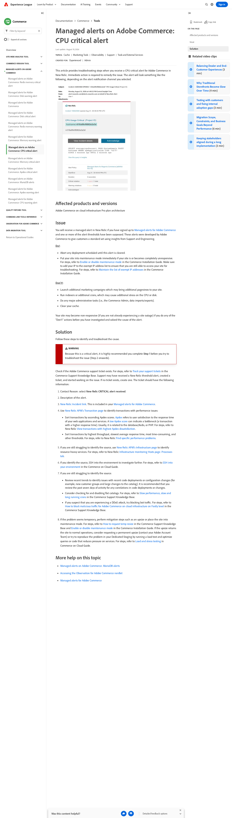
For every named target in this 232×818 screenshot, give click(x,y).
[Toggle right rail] (189, 13)
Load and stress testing (148, 541)
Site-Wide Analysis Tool (17, 57)
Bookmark (198, 22)
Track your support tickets (147, 371)
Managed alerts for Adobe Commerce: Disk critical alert (21, 114)
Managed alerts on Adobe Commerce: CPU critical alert (22, 149)
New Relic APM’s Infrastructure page (137, 447)
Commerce (83, 20)
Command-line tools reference (21, 217)
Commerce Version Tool (17, 63)
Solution (194, 48)
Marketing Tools (80, 54)
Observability (97, 54)
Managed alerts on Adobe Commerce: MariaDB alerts (90, 565)
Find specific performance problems (136, 438)
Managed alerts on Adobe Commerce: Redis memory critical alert (24, 82)
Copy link (212, 22)
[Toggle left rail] (42, 13)
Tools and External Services (130, 54)
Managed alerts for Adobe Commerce (155, 230)
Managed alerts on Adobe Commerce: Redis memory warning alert (25, 126)
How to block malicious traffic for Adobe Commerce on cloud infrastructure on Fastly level (114, 506)
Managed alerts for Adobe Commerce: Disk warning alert (22, 94)
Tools (97, 20)
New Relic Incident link (73, 404)
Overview (11, 49)
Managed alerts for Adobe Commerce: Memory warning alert (24, 138)
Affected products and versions (204, 35)
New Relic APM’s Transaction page (84, 410)
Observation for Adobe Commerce (22, 224)
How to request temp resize (118, 524)
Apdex (118, 417)
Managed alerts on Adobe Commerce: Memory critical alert (24, 160)
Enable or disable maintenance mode (101, 262)
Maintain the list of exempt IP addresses (121, 269)
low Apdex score (119, 421)
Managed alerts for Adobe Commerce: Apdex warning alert (23, 190)
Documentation (64, 20)
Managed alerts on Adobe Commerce (18, 71)
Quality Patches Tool (16, 210)
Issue (192, 41)
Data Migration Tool (16, 230)
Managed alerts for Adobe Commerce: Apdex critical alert (22, 170)
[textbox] (23, 31)
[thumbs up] (124, 813)
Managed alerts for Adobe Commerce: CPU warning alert (22, 201)
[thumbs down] (131, 813)
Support (110, 54)
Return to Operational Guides (19, 237)
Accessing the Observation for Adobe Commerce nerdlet (91, 573)
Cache (67, 54)
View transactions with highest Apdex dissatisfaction (106, 428)
